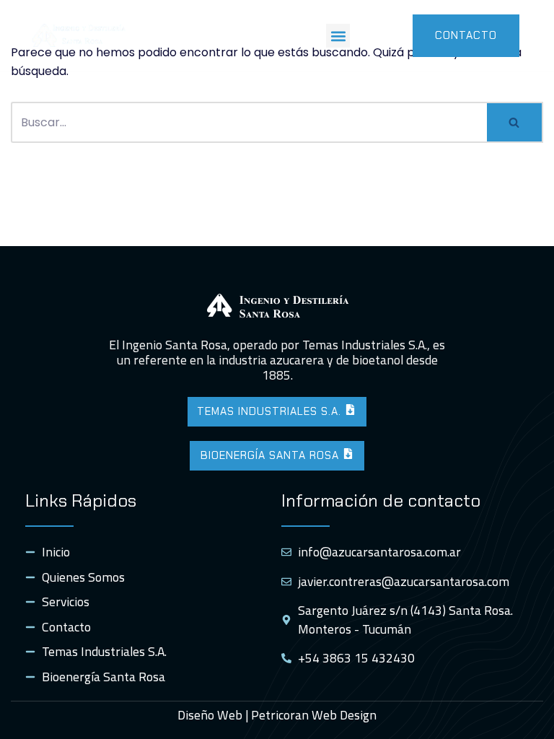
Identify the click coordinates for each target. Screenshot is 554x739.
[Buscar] (515, 122)
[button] (338, 36)
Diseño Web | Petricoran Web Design (277, 715)
